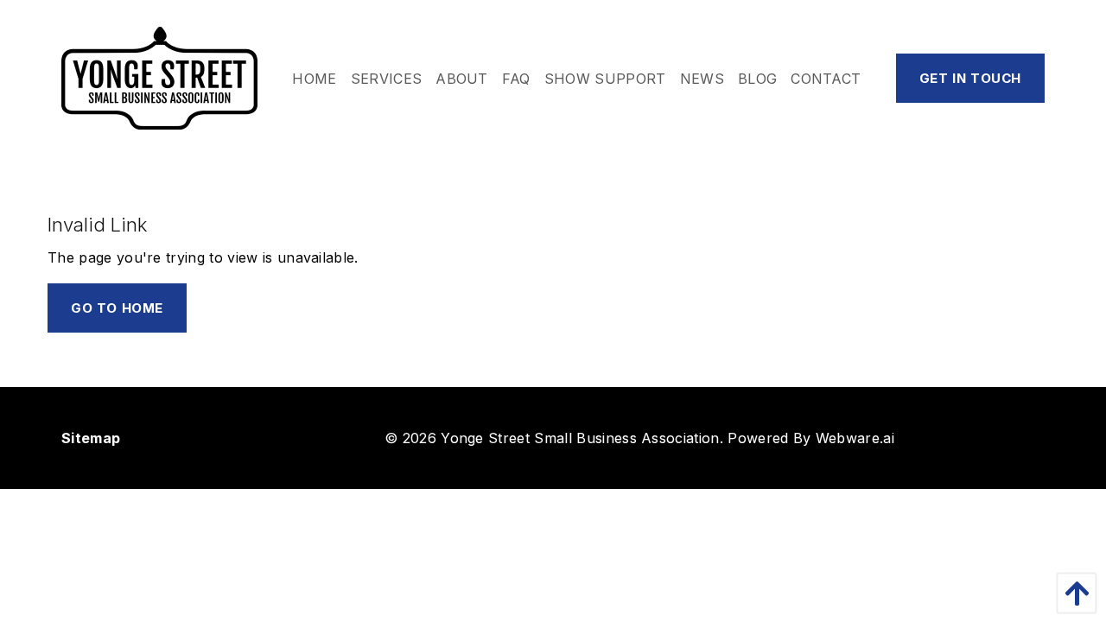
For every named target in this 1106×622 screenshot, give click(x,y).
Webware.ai (855, 438)
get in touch (970, 78)
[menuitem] (314, 78)
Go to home (117, 308)
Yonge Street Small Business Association (580, 438)
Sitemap (90, 438)
